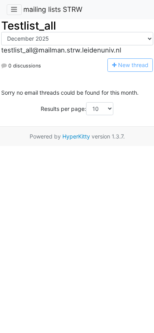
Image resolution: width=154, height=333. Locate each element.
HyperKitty (76, 136)
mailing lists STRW (53, 9)
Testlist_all (28, 25)
